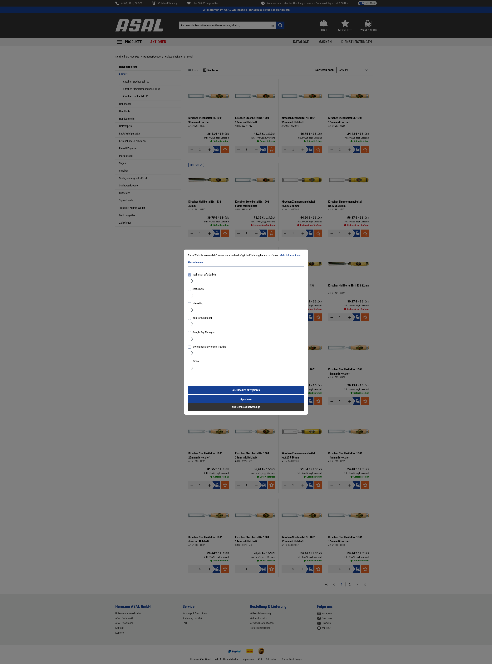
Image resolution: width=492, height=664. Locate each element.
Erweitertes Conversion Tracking (209, 346)
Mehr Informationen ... (292, 255)
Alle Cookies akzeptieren (246, 390)
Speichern (246, 399)
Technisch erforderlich (204, 274)
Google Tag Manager (204, 332)
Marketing (198, 303)
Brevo (196, 361)
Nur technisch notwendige (246, 406)
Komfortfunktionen (203, 317)
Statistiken (198, 289)
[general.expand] (192, 281)
